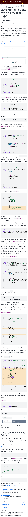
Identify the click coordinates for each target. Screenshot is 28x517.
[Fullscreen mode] (19, 6)
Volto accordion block (8, 489)
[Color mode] (21, 6)
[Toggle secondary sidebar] (26, 6)
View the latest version (15, 3)
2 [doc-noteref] (1, 446)
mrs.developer (6, 495)
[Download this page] (16, 6)
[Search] (24, 6)
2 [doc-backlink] (1, 495)
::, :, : (14, 469)
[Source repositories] (14, 6)
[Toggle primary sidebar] (2, 4)
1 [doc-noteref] (10, 427)
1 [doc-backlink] (1, 489)
